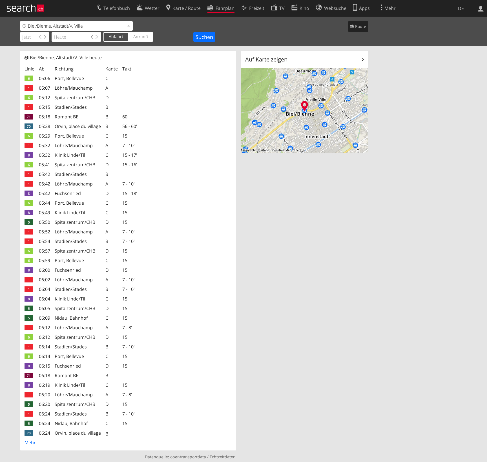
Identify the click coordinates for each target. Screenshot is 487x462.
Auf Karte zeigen (266, 59)
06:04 (44, 289)
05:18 (44, 117)
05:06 (44, 78)
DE (461, 8)
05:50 (44, 222)
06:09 (44, 318)
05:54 (44, 241)
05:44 (44, 203)
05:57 (44, 251)
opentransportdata (188, 456)
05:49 (44, 212)
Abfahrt (116, 36)
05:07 (44, 88)
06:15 (44, 366)
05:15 (44, 107)
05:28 (44, 126)
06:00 (44, 270)
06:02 (44, 280)
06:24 (44, 414)
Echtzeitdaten (223, 456)
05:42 (44, 174)
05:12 (44, 97)
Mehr (30, 442)
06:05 (44, 308)
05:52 (44, 232)
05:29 (44, 136)
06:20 (44, 395)
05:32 (44, 145)
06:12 (44, 327)
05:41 (44, 165)
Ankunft (140, 36)
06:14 (44, 347)
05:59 (44, 260)
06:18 (44, 375)
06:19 (44, 385)
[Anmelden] (480, 8)
